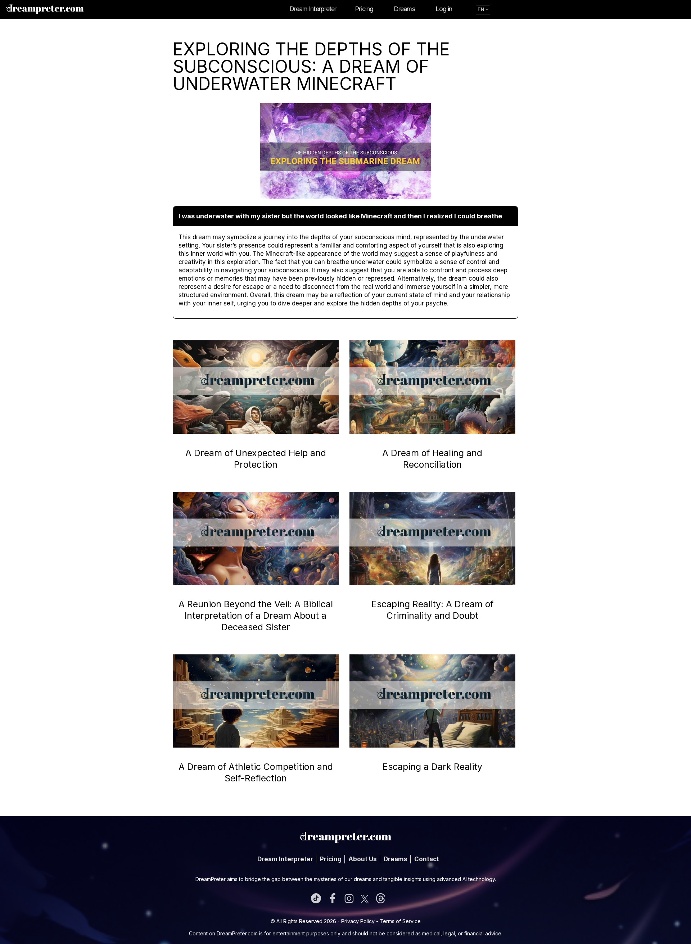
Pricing (364, 9)
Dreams (404, 9)
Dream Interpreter (313, 9)
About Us (362, 859)
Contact (426, 859)
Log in (443, 9)
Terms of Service (400, 921)
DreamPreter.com (237, 933)
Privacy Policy (358, 921)
